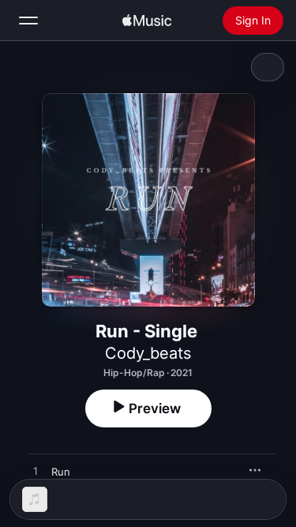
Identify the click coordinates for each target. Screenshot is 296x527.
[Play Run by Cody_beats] (35, 472)
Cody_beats (148, 353)
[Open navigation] (28, 20)
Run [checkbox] (60, 471)
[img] (146, 20)
